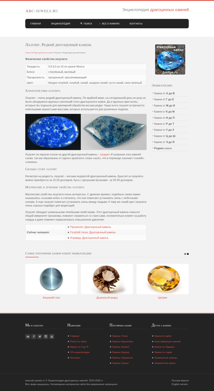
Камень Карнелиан (122, 341)
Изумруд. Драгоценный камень (89, 237)
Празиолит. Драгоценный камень (90, 227)
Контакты (136, 23)
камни (163, 148)
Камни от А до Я (79, 346)
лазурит (104, 154)
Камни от (164, 93)
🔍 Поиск (86, 23)
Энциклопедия (60, 23)
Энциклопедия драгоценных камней (68, 380)
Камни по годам (163, 352)
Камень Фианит (120, 346)
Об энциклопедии (80, 352)
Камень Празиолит (122, 357)
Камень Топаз (120, 336)
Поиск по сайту (78, 341)
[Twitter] (39, 336)
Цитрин (162, 297)
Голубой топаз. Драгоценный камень (93, 232)
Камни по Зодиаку (164, 346)
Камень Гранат (120, 363)
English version (180, 384)
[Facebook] (33, 336)
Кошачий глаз (51, 297)
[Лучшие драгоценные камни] (170, 59)
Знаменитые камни (165, 363)
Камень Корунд (120, 352)
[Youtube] (51, 336)
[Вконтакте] (27, 336)
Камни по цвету (163, 336)
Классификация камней (167, 341)
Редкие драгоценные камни (42, 53)
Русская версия (180, 380)
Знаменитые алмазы (165, 357)
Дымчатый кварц (107, 297)
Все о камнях (111, 23)
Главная (35, 23)
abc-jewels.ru (41, 10)
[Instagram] (45, 336)
